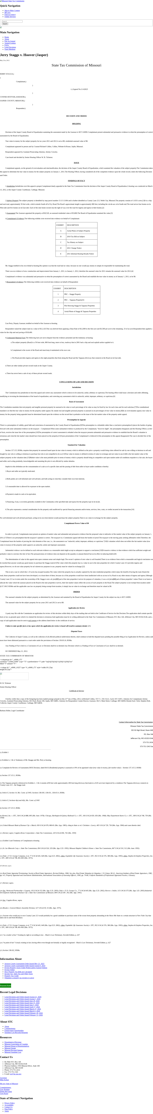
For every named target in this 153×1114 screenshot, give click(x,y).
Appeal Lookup (10, 43)
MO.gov (7, 13)
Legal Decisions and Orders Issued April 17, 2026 (22, 1007)
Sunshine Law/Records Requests (16, 1033)
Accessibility (9, 1105)
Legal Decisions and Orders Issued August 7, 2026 (22, 999)
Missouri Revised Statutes (13, 1050)
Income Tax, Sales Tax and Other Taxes (18, 974)
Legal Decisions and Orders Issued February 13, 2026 (23, 1015)
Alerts (6, 1111)
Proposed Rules (5, 985)
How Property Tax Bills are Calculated (18, 972)
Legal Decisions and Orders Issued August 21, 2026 (22, 997)
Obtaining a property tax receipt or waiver (19, 978)
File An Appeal (9, 41)
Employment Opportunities (14, 1030)
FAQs (6, 45)
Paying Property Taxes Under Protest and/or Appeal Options (25, 968)
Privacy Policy (9, 1103)
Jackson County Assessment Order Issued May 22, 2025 (24, 964)
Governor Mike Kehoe (4, 1079)
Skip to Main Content (12, 10)
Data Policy (8, 1109)
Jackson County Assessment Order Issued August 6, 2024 (24, 966)
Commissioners (9, 1028)
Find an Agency (10, 15)
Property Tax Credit (11, 976)
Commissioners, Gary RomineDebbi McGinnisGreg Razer (6, 1091)
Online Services (10, 17)
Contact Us (8, 1107)
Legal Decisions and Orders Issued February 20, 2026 (23, 1013)
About (6, 39)
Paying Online (9, 970)
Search (5, 24)
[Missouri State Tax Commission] (12, 1)
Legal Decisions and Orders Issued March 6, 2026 (22, 1011)
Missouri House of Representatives (16, 1046)
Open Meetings (9, 49)
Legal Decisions (10, 47)
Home (6, 37)
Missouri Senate (10, 1048)
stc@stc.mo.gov (15, 1074)
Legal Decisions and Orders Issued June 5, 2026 (21, 1005)
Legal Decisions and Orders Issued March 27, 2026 (22, 1009)
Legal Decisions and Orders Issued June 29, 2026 (22, 1001)
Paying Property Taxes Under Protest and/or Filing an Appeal (21, 982)
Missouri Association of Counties (16, 1044)
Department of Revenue (12, 1042)
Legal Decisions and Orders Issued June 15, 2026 (22, 1003)
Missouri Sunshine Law (12, 1052)
